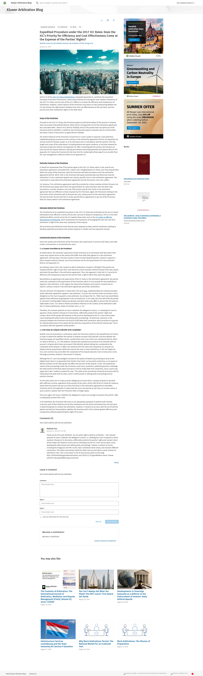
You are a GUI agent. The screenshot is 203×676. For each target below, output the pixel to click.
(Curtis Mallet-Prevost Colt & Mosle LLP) (66, 43)
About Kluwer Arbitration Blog (16, 674)
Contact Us (32, 674)
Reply (116, 463)
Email (42, 508)
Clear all (98, 522)
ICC (80, 27)
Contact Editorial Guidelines (105, 541)
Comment (43, 481)
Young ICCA (89, 43)
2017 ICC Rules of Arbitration (63, 97)
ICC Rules (73, 27)
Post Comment (112, 522)
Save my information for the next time (56, 517)
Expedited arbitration (48, 27)
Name (42, 500)
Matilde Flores (45, 43)
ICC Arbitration (62, 27)
